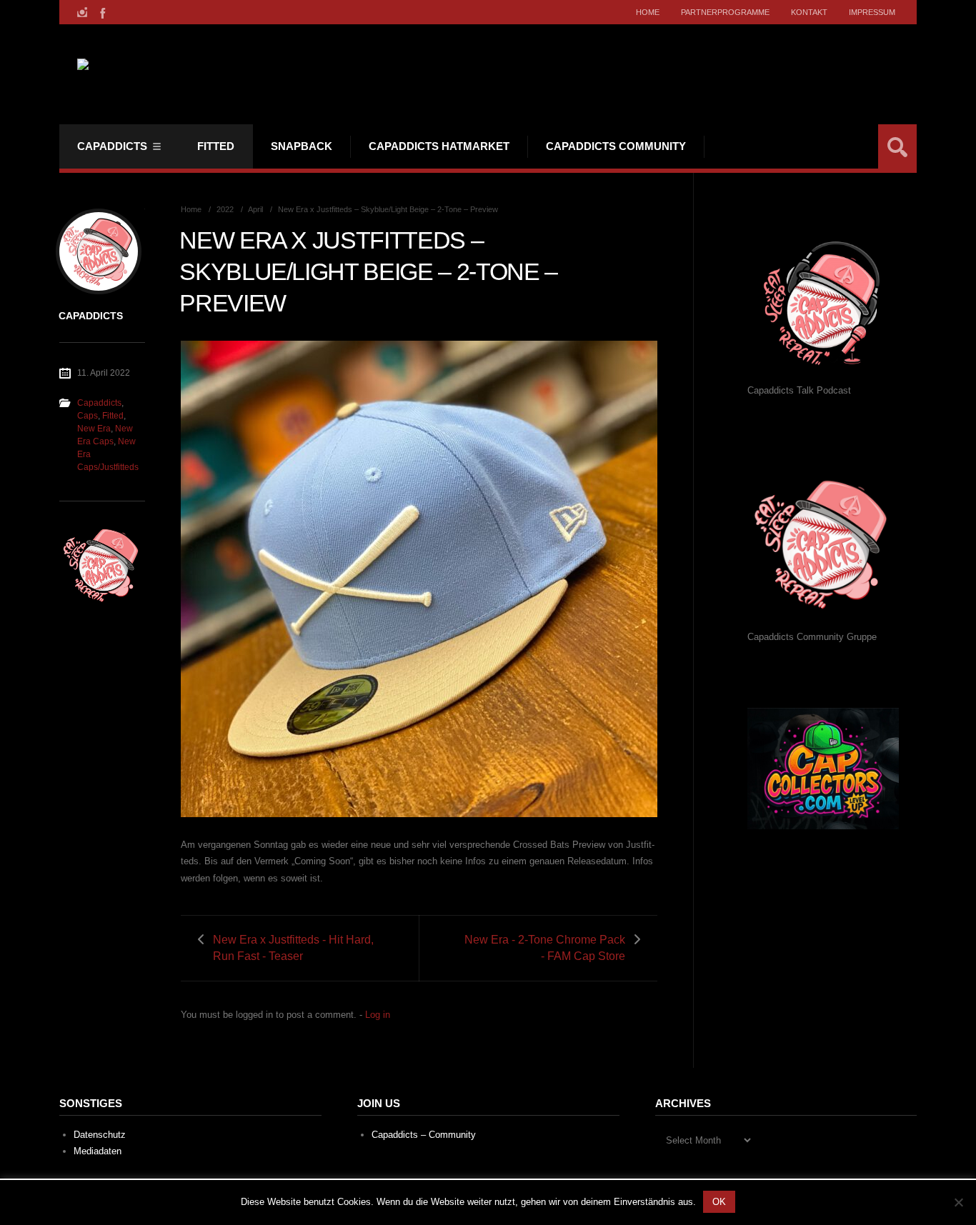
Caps (87, 416)
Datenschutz (100, 1134)
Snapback (301, 146)
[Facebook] (101, 12)
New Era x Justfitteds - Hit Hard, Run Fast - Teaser (293, 948)
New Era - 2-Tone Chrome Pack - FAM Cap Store (544, 948)
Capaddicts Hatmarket (439, 146)
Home (647, 12)
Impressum (872, 12)
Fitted (215, 146)
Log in (377, 1014)
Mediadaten (97, 1151)
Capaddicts (112, 146)
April (255, 209)
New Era (94, 429)
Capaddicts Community (616, 146)
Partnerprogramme (725, 12)
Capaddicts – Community (424, 1134)
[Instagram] (82, 12)
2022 (225, 209)
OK (719, 1201)
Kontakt (809, 12)
